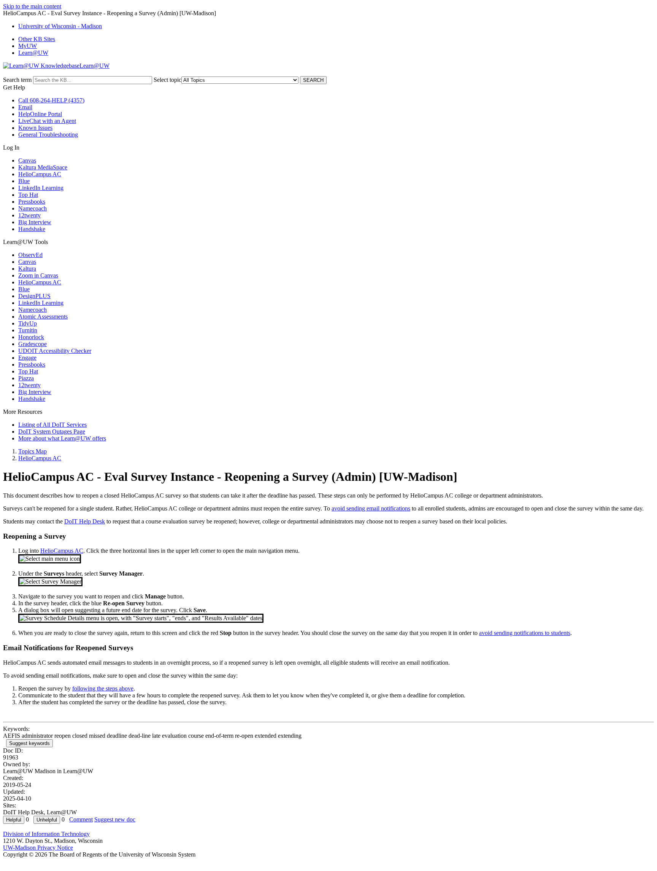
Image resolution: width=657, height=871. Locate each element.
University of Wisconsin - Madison (60, 26)
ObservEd (30, 255)
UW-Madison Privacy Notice (38, 847)
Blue (24, 181)
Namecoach (32, 208)
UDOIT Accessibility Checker (54, 351)
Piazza (26, 378)
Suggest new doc (114, 819)
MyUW (27, 46)
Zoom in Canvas (38, 275)
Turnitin (27, 330)
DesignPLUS (34, 296)
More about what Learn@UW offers (62, 438)
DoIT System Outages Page (51, 431)
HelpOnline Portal (40, 114)
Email (25, 107)
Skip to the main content (32, 6)
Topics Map (32, 451)
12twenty (29, 215)
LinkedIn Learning (40, 188)
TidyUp (27, 323)
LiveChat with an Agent (47, 121)
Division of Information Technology (46, 834)
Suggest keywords (29, 743)
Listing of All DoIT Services (52, 424)
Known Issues (35, 127)
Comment (81, 819)
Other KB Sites (36, 39)
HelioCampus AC (39, 174)
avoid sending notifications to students (524, 633)
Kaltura (27, 268)
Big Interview (34, 222)
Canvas (27, 160)
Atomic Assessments (43, 316)
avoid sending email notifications (371, 508)
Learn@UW (33, 52)
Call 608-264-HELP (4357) (51, 100)
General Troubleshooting (48, 134)
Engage (27, 357)
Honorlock (31, 337)
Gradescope (32, 344)
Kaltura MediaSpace (42, 167)
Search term (17, 80)
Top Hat (28, 194)
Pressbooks (31, 201)
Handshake (31, 229)
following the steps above (102, 688)
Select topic (167, 80)
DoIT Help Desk (84, 521)
